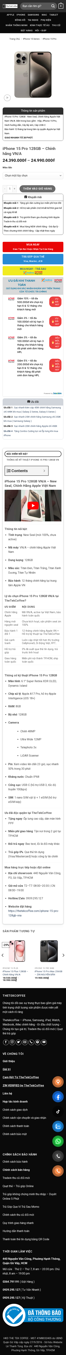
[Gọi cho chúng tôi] (31, 1042)
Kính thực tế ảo (39, 25)
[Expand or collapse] (44, 471)
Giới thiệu (9, 1061)
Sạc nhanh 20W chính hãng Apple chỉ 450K (35, 426)
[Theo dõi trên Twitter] (18, 1042)
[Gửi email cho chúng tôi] (25, 1042)
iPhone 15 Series (31, 39)
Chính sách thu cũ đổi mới (18, 1214)
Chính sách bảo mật (15, 1134)
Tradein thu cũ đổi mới (16, 1178)
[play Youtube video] (33, 506)
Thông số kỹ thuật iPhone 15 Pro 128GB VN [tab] (33, 459)
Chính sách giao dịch (15, 1109)
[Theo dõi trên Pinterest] (37, 1042)
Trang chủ (15, 39)
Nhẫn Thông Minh (16, 25)
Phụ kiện (46, 20)
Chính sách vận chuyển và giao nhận (24, 1117)
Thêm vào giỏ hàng (37, 188)
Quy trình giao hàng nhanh (18, 1223)
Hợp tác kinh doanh (15, 1101)
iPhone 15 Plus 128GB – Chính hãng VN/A (15, 973)
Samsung (33, 14)
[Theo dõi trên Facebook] (6, 1042)
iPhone (21, 14)
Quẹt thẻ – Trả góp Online (18, 1186)
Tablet (53, 14)
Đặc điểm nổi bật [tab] (17, 454)
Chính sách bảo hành (15, 1161)
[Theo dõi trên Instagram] (12, 1042)
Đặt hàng (27, 30)
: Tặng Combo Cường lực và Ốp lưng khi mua (31, 431)
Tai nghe (33, 20)
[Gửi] (53, 6)
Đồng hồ (20, 20)
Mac (44, 14)
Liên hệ (7, 1093)
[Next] (63, 962)
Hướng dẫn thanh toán (16, 1231)
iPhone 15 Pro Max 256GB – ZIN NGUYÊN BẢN (48, 973)
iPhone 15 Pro (49, 39)
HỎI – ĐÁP (40, 30)
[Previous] (3, 962)
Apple (10, 14)
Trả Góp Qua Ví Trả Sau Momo (21, 1206)
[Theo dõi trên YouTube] (44, 1042)
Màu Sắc (7, 167)
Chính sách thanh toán (16, 1126)
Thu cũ (56, 25)
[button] (60, 6)
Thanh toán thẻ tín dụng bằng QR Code (26, 1239)
